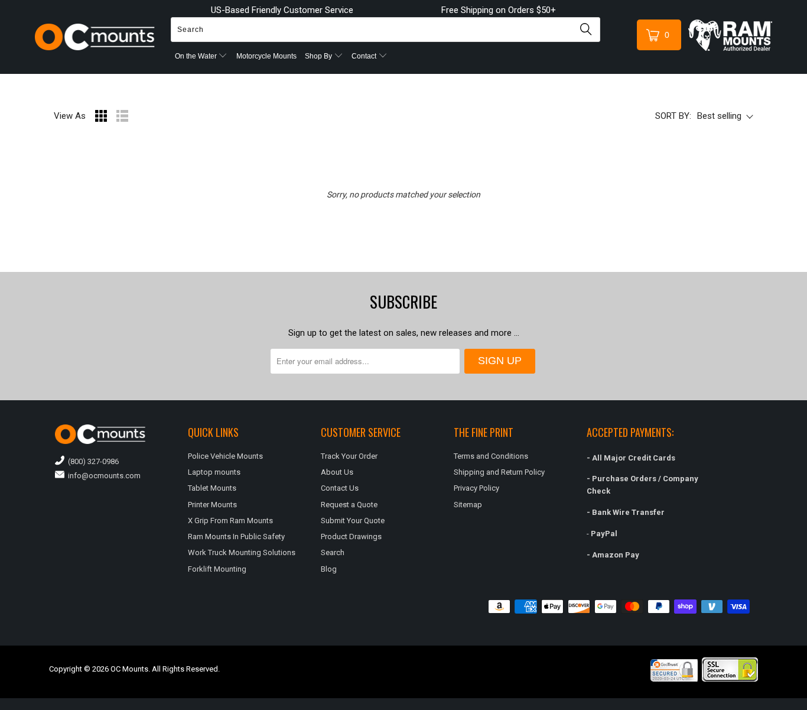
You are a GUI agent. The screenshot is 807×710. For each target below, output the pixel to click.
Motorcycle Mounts (266, 56)
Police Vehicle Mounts (225, 456)
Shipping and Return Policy (499, 472)
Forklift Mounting (217, 569)
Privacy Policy (476, 488)
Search (332, 552)
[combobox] (385, 29)
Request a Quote (349, 504)
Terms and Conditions (491, 456)
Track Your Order (349, 456)
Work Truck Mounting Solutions (241, 552)
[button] (806, 705)
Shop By (319, 56)
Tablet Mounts (212, 488)
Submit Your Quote (353, 520)
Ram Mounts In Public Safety (236, 536)
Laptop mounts (214, 472)
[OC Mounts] (95, 37)
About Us (337, 472)
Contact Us (340, 488)
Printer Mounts (212, 504)
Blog (329, 569)
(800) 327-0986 (91, 461)
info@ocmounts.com (102, 475)
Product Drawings (351, 536)
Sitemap (468, 504)
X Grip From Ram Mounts (230, 520)
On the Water (197, 56)
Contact (365, 56)
